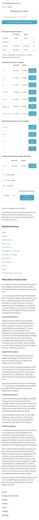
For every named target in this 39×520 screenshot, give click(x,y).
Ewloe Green (6, 258)
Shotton (5, 236)
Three (4, 134)
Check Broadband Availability (19, 22)
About (4, 492)
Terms (4, 507)
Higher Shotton (7, 240)
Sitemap (5, 515)
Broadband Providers (10, 496)
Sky (4, 77)
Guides (4, 500)
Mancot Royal (7, 262)
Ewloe (4, 232)
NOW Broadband (6, 106)
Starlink (5, 166)
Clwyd (4, 7)
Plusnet (5, 99)
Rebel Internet (7, 113)
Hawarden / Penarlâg (9, 255)
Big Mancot (6, 244)
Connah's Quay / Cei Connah (12, 273)
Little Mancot (6, 247)
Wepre (4, 269)
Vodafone (5, 92)
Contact (5, 511)
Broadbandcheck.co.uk (13, 3)
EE (3, 70)
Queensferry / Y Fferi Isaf (11, 251)
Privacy (5, 504)
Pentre (4, 266)
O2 (3, 148)
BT (3, 85)
